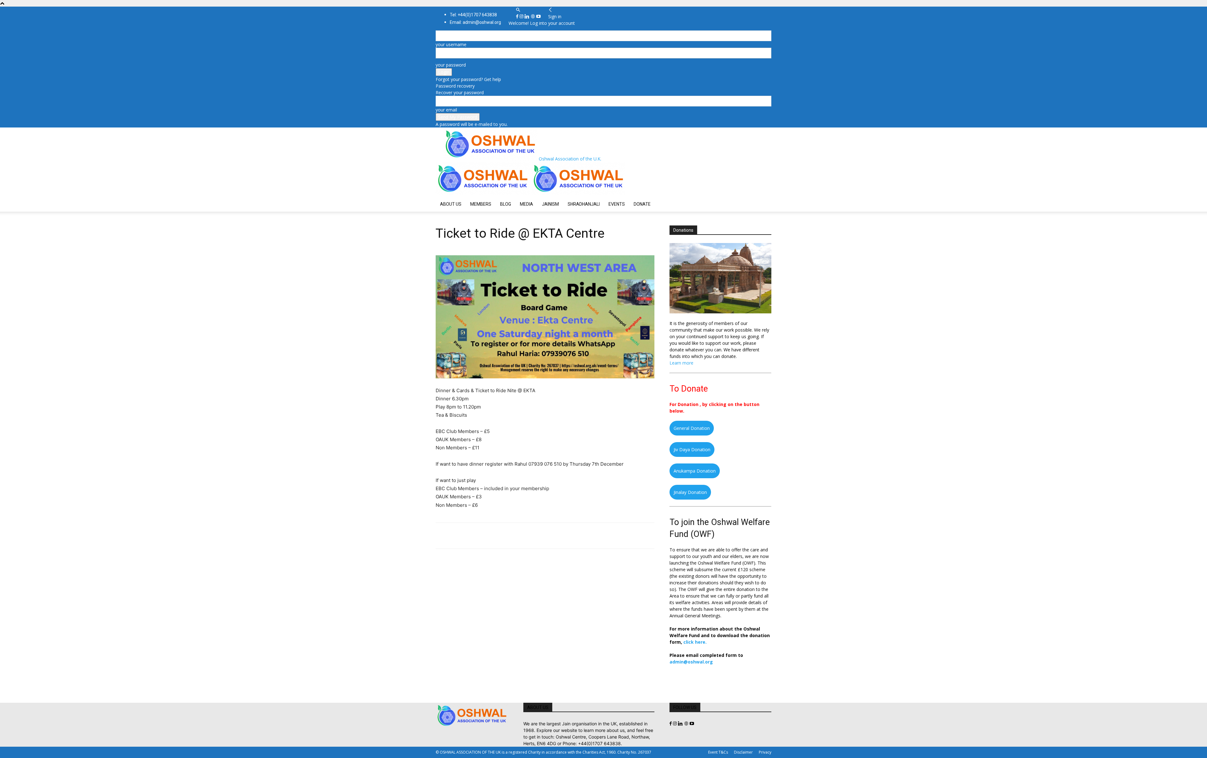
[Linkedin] (528, 16)
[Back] (550, 10)
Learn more (681, 363)
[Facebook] (518, 16)
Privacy (765, 752)
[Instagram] (522, 16)
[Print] (514, 535)
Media (526, 204)
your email (446, 110)
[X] (456, 535)
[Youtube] (538, 16)
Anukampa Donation (695, 471)
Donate (642, 204)
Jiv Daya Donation (692, 449)
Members (480, 204)
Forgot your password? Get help (468, 79)
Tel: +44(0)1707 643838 (473, 14)
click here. (695, 642)
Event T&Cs (718, 752)
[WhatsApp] (485, 535)
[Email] (499, 535)
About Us (450, 204)
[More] (529, 535)
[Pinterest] (471, 535)
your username (451, 44)
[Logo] (483, 193)
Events (617, 204)
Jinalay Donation (690, 492)
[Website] (533, 16)
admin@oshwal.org (691, 662)
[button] (518, 10)
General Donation (692, 428)
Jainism (550, 204)
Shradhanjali (584, 204)
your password (451, 65)
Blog (505, 204)
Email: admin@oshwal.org (475, 22)
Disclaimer (743, 752)
